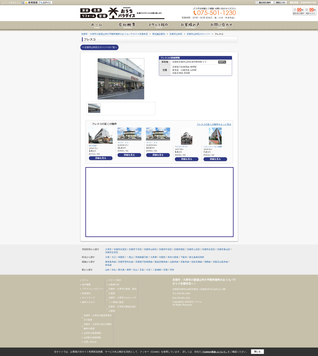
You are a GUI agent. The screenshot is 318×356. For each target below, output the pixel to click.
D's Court (93, 146)
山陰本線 (174, 262)
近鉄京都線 (196, 262)
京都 (165, 269)
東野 (129, 269)
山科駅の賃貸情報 (92, 337)
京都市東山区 (223, 249)
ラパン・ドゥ (123, 142)
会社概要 (86, 284)
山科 (107, 269)
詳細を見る (100, 158)
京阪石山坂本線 (220, 262)
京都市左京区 (111, 252)
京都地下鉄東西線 (144, 262)
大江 (114, 257)
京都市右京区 (208, 249)
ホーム (85, 280)
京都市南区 (179, 249)
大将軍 (153, 257)
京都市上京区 (193, 249)
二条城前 (157, 269)
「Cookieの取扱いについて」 (214, 352)
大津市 (108, 249)
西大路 (121, 269)
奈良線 (108, 265)
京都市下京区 (135, 249)
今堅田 (162, 257)
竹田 (172, 269)
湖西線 (207, 262)
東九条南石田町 (196, 257)
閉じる (257, 351)
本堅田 (121, 257)
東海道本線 (110, 262)
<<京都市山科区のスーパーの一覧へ (99, 47)
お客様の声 (113, 284)
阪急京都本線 (161, 262)
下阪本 (184, 257)
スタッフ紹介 (114, 280)
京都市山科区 (150, 249)
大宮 (148, 269)
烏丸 (114, 269)
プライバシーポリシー (93, 289)
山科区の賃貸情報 (92, 333)
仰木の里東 (173, 257)
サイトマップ (88, 297)
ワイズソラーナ (181, 147)
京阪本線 (185, 262)
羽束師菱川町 (141, 257)
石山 (135, 269)
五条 (142, 269)
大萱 (107, 257)
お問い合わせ (90, 342)
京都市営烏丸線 (125, 262)
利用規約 (86, 293)
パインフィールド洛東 (213, 147)
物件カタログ (88, 302)
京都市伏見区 (120, 249)
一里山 (130, 257)
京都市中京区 (165, 249)
